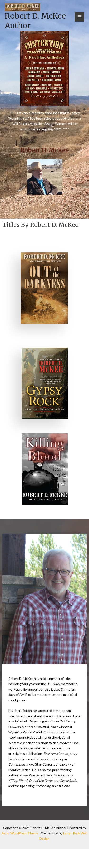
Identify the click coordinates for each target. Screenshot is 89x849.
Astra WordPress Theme (20, 833)
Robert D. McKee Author (35, 20)
